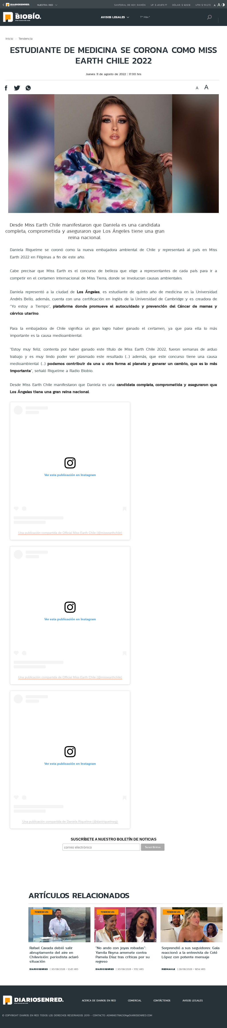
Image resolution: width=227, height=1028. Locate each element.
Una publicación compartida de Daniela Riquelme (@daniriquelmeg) (70, 821)
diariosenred (38, 969)
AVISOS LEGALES (113, 17)
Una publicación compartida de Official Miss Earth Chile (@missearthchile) (70, 532)
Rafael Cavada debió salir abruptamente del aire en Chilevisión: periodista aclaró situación (53, 954)
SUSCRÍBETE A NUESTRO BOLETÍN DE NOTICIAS (114, 839)
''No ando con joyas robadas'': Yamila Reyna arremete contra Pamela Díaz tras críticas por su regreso (123, 954)
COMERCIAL (134, 1001)
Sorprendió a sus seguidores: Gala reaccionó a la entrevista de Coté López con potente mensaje (190, 952)
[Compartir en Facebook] (6, 90)
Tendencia (26, 38)
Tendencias (41, 912)
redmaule (168, 969)
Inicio (9, 38)
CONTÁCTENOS (161, 1001)
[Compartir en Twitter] (17, 90)
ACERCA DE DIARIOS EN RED (99, 1001)
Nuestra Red (45, 5)
